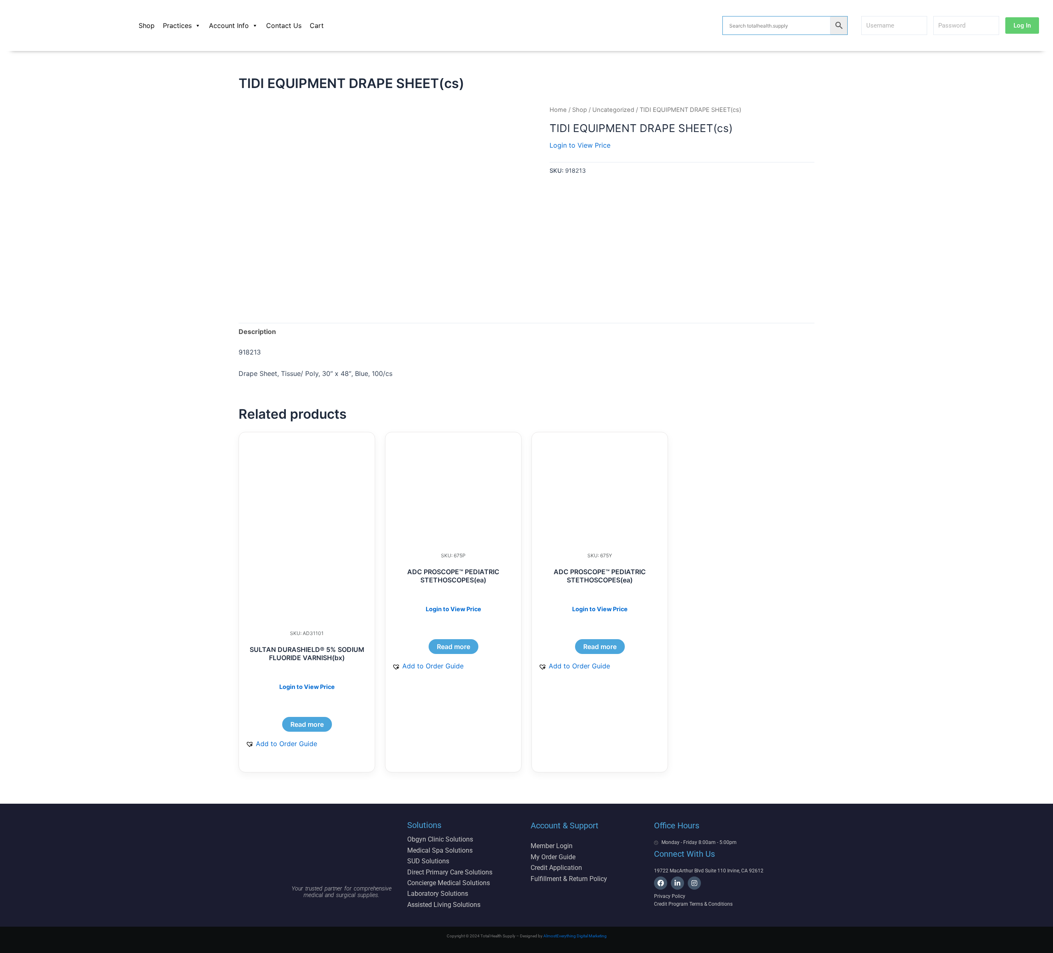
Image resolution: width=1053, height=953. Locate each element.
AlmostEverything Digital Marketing (575, 936)
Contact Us (284, 25)
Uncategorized (613, 110)
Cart (317, 25)
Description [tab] (257, 331)
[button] (281, 743)
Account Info (229, 25)
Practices (177, 25)
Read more (307, 724)
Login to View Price (580, 145)
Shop (147, 25)
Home (558, 110)
